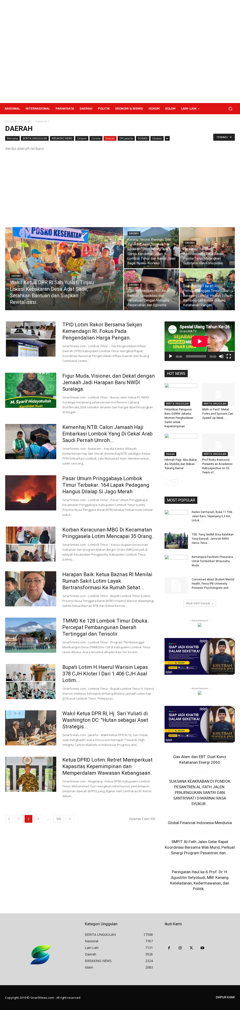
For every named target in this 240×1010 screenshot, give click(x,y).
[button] (230, 108)
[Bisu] (221, 356)
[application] (200, 341)
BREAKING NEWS (62, 138)
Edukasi (157, 138)
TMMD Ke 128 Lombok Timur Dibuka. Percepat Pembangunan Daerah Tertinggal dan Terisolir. (105, 627)
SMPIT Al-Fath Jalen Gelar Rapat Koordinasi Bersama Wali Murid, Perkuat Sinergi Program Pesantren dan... (200, 847)
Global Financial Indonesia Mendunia (200, 822)
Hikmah (170, 454)
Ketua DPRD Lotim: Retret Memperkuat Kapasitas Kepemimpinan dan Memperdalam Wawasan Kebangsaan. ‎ (108, 766)
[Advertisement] (148, 51)
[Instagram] (180, 948)
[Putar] (170, 356)
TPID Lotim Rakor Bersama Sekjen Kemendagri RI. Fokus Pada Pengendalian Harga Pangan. (102, 331)
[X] (191, 948)
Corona (96, 138)
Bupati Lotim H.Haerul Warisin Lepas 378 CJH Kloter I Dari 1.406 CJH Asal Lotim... (105, 673)
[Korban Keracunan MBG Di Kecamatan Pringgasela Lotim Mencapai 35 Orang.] (30, 544)
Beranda (11, 121)
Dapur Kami (225, 997)
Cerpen (81, 138)
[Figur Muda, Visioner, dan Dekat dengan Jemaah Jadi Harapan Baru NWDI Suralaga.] (30, 390)
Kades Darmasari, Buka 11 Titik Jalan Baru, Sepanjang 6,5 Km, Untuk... (212, 516)
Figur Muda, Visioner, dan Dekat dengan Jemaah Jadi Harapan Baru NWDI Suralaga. (108, 382)
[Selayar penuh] (228, 356)
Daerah (26, 121)
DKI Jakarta (126, 138)
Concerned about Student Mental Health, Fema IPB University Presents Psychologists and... (213, 584)
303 (58, 819)
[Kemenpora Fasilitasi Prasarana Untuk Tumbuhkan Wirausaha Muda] (176, 563)
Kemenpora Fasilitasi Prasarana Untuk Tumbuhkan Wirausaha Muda (212, 561)
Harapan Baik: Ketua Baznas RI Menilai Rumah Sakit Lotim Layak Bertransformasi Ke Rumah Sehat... (107, 580)
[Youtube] (202, 948)
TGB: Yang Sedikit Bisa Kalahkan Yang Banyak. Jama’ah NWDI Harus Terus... (213, 539)
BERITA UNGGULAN (35, 138)
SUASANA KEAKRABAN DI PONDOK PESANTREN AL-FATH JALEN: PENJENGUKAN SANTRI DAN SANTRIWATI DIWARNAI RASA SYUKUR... (199, 792)
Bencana (12, 138)
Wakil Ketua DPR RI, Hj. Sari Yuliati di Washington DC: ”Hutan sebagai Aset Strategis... (105, 720)
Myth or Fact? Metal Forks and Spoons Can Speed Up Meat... (217, 414)
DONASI (142, 138)
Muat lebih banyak (198, 603)
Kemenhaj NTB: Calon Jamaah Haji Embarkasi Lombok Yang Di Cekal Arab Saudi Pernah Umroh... (107, 433)
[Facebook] (169, 948)
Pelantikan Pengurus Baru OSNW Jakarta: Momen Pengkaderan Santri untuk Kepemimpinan (179, 418)
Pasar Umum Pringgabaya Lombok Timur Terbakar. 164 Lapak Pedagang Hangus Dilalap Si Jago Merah (105, 485)
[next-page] (70, 819)
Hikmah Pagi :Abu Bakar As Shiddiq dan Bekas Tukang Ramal (181, 464)
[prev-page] (9, 819)
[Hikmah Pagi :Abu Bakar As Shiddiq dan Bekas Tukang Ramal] (181, 445)
